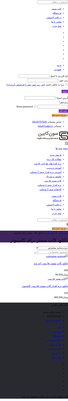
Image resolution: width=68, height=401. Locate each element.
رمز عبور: (63, 80)
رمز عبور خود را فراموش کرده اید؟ (23, 84)
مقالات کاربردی (53, 159)
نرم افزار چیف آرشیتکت (49, 185)
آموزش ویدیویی (53, 168)
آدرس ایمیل (62, 98)
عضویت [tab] (57, 69)
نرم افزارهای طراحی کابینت (47, 163)
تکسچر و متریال (53, 176)
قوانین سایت (55, 344)
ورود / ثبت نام (58, 115)
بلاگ (59, 327)
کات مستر (56, 8)
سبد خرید (56, 26)
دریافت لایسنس (53, 17)
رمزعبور (63, 102)
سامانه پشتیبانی (53, 340)
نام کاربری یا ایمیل (59, 76)
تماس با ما (56, 21)
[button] (35, 252)
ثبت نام (63, 111)
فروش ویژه (55, 155)
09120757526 (39, 121)
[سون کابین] (52, 139)
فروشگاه (57, 13)
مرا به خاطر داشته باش (52, 84)
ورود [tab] (59, 65)
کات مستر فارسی (52, 180)
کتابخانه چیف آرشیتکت (50, 189)
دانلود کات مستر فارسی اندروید (51, 263)
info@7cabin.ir (45, 126)
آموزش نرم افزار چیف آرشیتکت (45, 172)
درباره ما (57, 353)
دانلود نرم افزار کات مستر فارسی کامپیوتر (45, 286)
